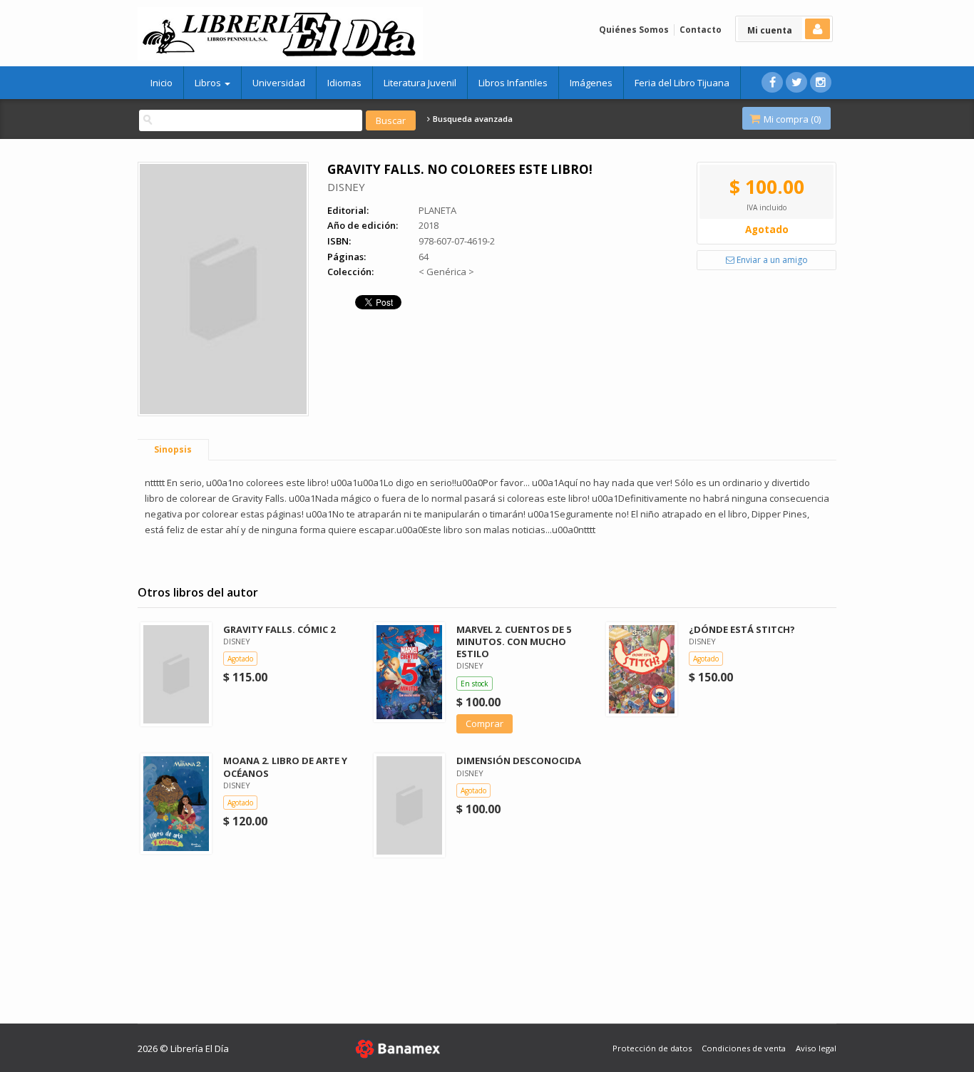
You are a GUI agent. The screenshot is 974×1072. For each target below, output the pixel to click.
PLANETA (437, 210)
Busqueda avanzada (472, 119)
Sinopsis (173, 449)
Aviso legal (816, 1048)
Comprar (484, 723)
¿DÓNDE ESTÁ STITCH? (742, 629)
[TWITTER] (796, 82)
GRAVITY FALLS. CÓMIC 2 (279, 629)
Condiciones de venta (744, 1048)
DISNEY (346, 187)
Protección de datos (652, 1048)
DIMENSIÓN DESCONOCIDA (518, 760)
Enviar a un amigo (771, 260)
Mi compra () (791, 119)
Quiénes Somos (634, 30)
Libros (209, 82)
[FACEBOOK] (772, 82)
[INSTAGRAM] (820, 82)
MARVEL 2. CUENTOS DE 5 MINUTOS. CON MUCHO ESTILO (513, 641)
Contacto (701, 30)
